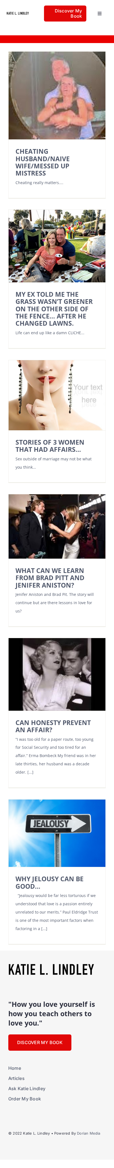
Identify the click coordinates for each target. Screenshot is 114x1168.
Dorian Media (88, 1133)
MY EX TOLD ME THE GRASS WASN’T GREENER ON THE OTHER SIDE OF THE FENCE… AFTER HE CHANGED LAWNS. (54, 309)
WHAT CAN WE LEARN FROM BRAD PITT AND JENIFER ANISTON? (49, 578)
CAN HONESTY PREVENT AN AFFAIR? (53, 726)
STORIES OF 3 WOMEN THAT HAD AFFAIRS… (49, 446)
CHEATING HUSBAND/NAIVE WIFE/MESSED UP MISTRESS (42, 162)
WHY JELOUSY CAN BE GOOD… (49, 882)
